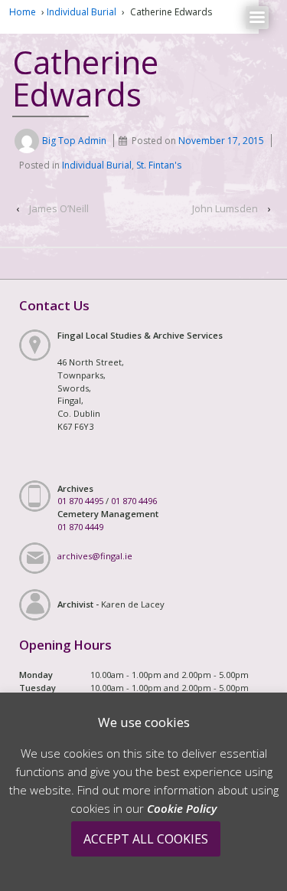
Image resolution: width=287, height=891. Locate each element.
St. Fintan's (158, 165)
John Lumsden (225, 208)
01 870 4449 (80, 526)
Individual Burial (81, 11)
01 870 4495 (80, 500)
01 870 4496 (134, 500)
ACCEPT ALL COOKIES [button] (145, 838)
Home (22, 11)
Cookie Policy (182, 808)
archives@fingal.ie (94, 556)
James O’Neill (59, 208)
